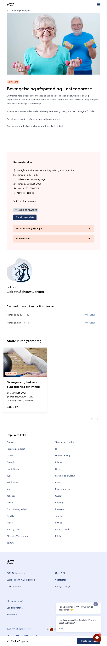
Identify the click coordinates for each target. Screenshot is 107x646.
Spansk (10, 442)
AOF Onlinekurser (16, 573)
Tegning (59, 516)
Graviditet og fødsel (17, 509)
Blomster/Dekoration (17, 536)
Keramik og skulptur (65, 475)
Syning (58, 522)
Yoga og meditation (64, 442)
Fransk (58, 482)
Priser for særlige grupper (29, 228)
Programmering (63, 489)
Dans (57, 469)
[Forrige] (92, 419)
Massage (59, 509)
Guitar (58, 495)
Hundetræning (62, 455)
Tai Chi (10, 542)
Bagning (59, 502)
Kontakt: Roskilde (25, 192)
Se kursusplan (23, 238)
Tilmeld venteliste (25, 217)
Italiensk (11, 495)
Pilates (58, 462)
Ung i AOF (60, 573)
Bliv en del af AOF (16, 601)
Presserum (12, 614)
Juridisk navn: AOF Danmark (21, 579)
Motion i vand (62, 529)
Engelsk (10, 462)
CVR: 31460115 (14, 586)
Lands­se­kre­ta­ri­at (15, 607)
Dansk (10, 455)
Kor (8, 489)
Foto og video (13, 529)
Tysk (9, 475)
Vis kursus (90, 314)
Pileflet (58, 536)
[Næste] (97, 419)
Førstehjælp (13, 469)
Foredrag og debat (16, 448)
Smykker (11, 516)
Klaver (10, 502)
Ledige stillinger (63, 586)
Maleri (10, 522)
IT (56, 448)
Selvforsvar (12, 482)
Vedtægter (60, 579)
